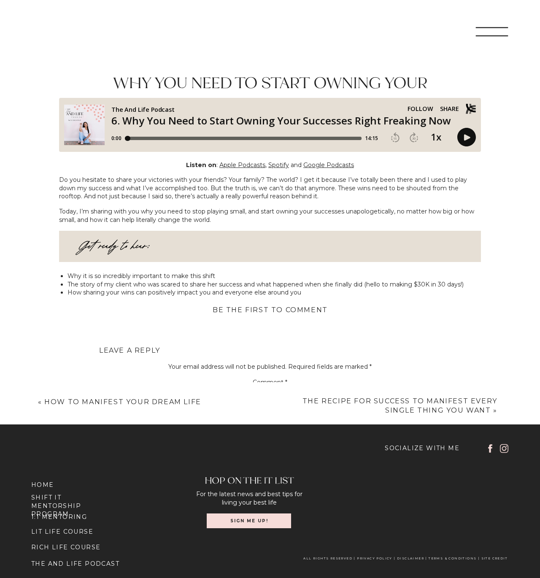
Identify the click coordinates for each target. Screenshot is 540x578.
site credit (494, 558)
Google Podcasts (328, 165)
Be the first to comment (270, 310)
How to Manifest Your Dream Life (122, 402)
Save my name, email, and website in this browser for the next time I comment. (270, 550)
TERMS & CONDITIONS (452, 558)
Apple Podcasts (242, 165)
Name (270, 467)
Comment (270, 382)
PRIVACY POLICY (375, 558)
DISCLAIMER (410, 558)
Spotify (278, 165)
